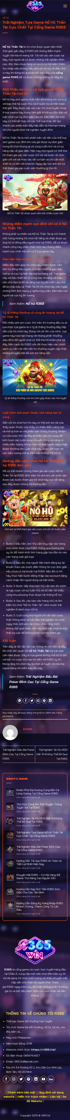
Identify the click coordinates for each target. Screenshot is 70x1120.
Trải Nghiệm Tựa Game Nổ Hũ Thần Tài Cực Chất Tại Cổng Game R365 (39, 834)
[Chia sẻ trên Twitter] (32, 700)
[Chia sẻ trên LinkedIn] (50, 700)
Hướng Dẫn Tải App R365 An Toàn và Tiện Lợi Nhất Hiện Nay (39, 862)
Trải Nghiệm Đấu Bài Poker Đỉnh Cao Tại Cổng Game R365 (33, 682)
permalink (8, 716)
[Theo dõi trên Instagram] (13, 1079)
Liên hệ (55, 1096)
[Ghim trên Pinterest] (44, 700)
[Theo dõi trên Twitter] (21, 1079)
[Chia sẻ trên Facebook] (26, 700)
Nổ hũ (6, 18)
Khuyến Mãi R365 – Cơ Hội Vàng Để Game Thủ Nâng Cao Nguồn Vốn (38, 876)
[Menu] (65, 6)
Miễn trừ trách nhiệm (32, 1096)
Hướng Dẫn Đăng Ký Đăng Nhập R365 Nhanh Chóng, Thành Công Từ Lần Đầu (39, 906)
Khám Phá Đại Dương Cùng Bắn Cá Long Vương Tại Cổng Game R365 (37, 791)
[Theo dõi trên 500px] (51, 1079)
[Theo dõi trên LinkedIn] (36, 1079)
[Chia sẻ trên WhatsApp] (19, 700)
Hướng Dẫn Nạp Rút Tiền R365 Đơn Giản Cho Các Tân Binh (38, 891)
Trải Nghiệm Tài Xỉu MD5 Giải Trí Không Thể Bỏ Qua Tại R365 (51, 754)
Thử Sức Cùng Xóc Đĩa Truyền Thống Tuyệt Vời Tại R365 (39, 806)
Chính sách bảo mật (22, 1092)
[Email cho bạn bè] (38, 700)
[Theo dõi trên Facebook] (6, 1079)
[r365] (35, 6)
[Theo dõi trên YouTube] (43, 1079)
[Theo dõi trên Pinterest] (28, 1079)
